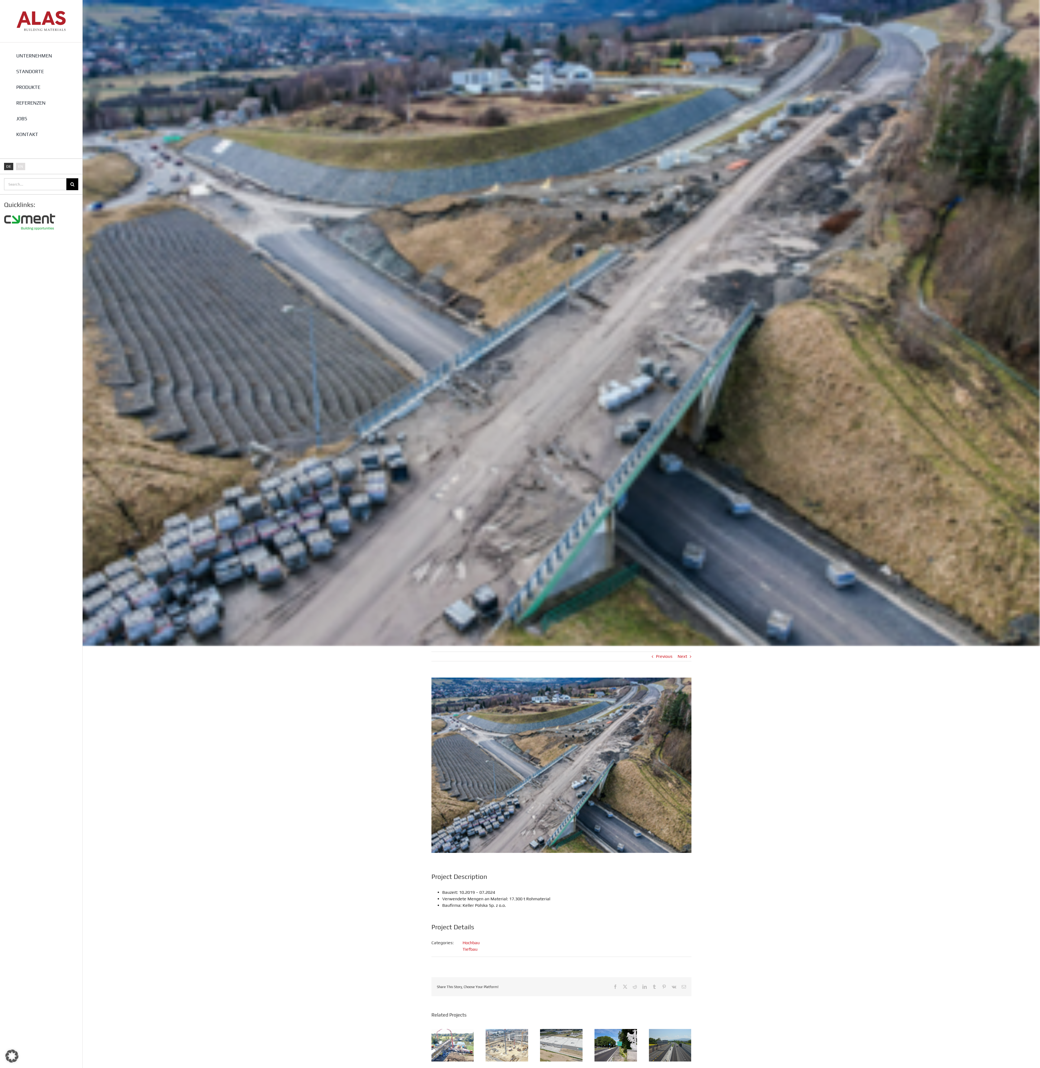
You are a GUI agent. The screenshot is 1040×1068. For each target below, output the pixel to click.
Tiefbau (470, 949)
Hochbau (471, 942)
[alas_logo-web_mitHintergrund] (41, 12)
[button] (12, 1056)
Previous (664, 656)
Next (682, 656)
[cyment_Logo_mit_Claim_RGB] (30, 211)
